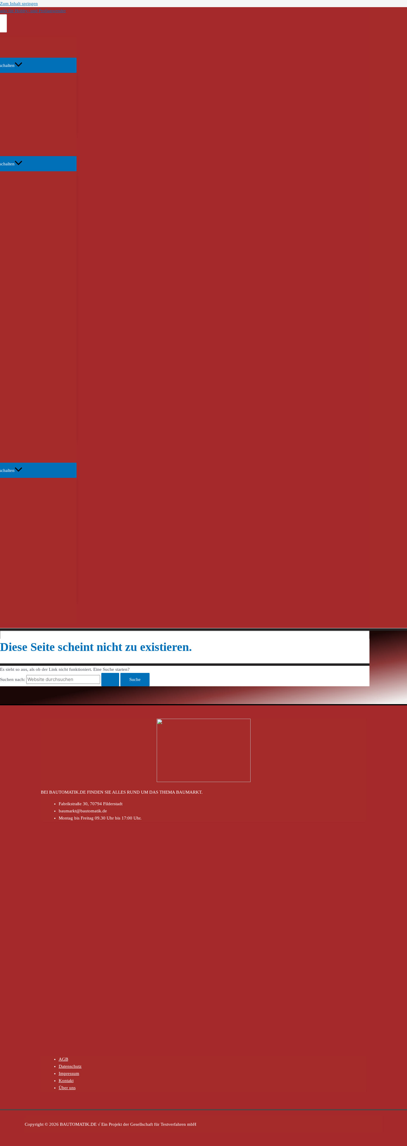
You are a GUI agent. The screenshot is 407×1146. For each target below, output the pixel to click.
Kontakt (66, 1080)
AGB (63, 1059)
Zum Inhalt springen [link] (19, 3)
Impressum (69, 1073)
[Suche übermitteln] (110, 679)
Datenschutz (70, 1066)
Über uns (67, 1087)
